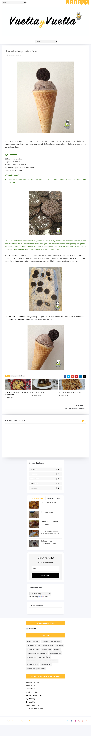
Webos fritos (30, 686)
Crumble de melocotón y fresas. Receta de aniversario (18, 393)
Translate (46, 596)
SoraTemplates (14, 721)
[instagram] (75, 2)
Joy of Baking (30, 699)
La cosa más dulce (15, 55)
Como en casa (48, 645)
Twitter (34, 469)
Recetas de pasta (55, 653)
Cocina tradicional (34, 645)
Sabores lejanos (32, 665)
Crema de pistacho (48, 512)
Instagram (35, 478)
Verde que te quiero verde (36, 669)
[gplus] (83, 2)
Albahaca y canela (32, 705)
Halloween (59, 645)
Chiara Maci (30, 689)
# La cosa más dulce (17, 376)
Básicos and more (33, 641)
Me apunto (45, 575)
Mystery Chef (46, 649)
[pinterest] (79, 2)
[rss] (87, 2)
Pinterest (34, 483)
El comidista (30, 702)
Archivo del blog (54, 498)
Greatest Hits (37, 498)
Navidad (56, 649)
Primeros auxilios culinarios (37, 653)
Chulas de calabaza (48, 502)
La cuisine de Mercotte (34, 708)
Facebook (34, 474)
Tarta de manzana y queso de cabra (70, 392)
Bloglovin (35, 488)
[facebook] (71, 2)
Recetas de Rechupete (34, 695)
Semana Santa (45, 665)
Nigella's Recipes (32, 692)
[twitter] (67, 2)
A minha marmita (32, 682)
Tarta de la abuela (38, 392)
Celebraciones (56, 641)
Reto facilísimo (44, 657)
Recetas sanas (32, 657)
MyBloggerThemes (27, 721)
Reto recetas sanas (50, 661)
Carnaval (45, 641)
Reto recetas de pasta (34, 661)
